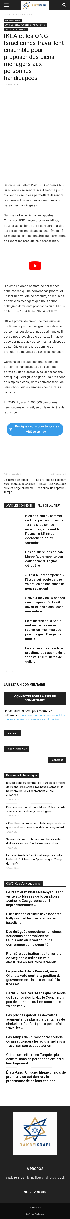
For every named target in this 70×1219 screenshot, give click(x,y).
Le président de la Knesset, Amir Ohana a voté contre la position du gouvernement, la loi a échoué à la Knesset (33, 977)
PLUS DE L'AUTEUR (49, 505)
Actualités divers (24, 14)
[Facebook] (8, 93)
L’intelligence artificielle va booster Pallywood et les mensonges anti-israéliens (33, 918)
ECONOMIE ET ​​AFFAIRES (16, 29)
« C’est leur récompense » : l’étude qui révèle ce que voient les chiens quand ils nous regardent (35, 825)
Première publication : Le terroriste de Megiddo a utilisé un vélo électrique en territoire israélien (34, 958)
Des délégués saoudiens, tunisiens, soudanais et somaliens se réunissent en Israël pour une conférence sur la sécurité (34, 938)
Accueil (8, 14)
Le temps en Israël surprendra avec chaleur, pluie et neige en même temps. (19, 486)
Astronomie (35, 1207)
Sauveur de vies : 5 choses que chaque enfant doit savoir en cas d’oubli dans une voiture (34, 841)
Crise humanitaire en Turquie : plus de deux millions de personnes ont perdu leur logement (36, 1059)
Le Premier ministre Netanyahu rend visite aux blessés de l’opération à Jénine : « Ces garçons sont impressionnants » (34, 898)
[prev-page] (6, 671)
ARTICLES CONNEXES (19, 505)
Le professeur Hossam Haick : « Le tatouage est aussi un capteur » (51, 484)
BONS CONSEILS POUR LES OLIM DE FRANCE (25, 24)
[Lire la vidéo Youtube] (35, 265)
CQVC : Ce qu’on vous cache (23, 883)
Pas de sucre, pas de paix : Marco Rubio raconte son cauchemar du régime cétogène (36, 809)
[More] (62, 93)
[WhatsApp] (34, 93)
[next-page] (12, 671)
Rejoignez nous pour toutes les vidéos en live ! (37, 429)
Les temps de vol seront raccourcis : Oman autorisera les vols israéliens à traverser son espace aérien (35, 1041)
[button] (6, 5)
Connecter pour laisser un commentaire (35, 698)
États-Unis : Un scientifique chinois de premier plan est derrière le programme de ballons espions (36, 1076)
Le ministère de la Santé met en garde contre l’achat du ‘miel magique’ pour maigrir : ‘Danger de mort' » (43, 630)
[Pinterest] (26, 93)
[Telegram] (52, 93)
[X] (17, 93)
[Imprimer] (43, 93)
